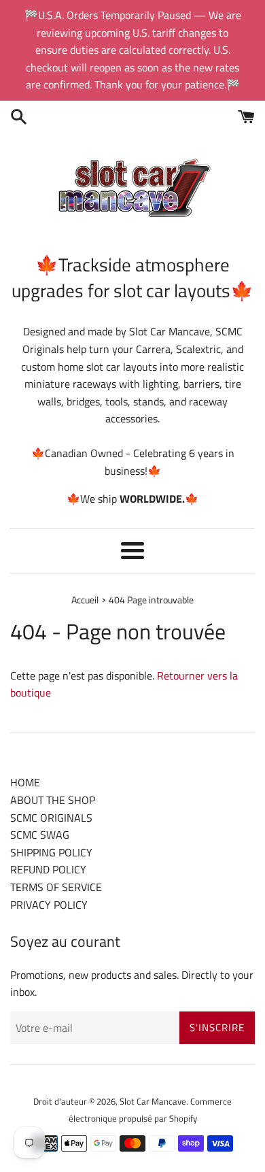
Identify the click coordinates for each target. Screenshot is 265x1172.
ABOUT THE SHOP (52, 800)
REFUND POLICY (48, 869)
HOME (25, 782)
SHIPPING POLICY (51, 852)
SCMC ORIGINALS (51, 817)
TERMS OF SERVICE (56, 887)
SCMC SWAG (39, 834)
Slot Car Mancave (153, 1101)
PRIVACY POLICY (49, 905)
